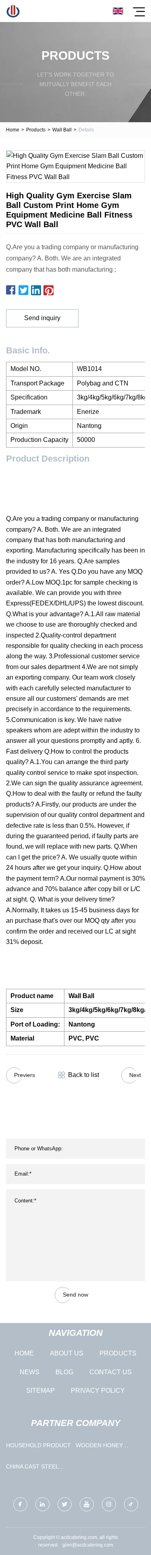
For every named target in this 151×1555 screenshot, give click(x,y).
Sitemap (40, 1390)
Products (36, 130)
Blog (64, 1372)
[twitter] (65, 1504)
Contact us (110, 1372)
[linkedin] (42, 1504)
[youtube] (87, 1504)
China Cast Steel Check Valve (32, 1468)
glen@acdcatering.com (87, 1545)
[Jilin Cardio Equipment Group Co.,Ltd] (13, 11)
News (29, 1372)
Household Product (38, 1445)
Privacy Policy (98, 1390)
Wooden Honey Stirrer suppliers (104, 1447)
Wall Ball (62, 130)
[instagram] (109, 1504)
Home (12, 130)
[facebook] (20, 1504)
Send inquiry (42, 318)
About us (66, 1353)
